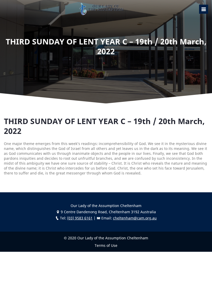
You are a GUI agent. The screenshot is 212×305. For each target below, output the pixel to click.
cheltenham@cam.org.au (135, 218)
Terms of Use (106, 245)
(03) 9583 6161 (80, 218)
